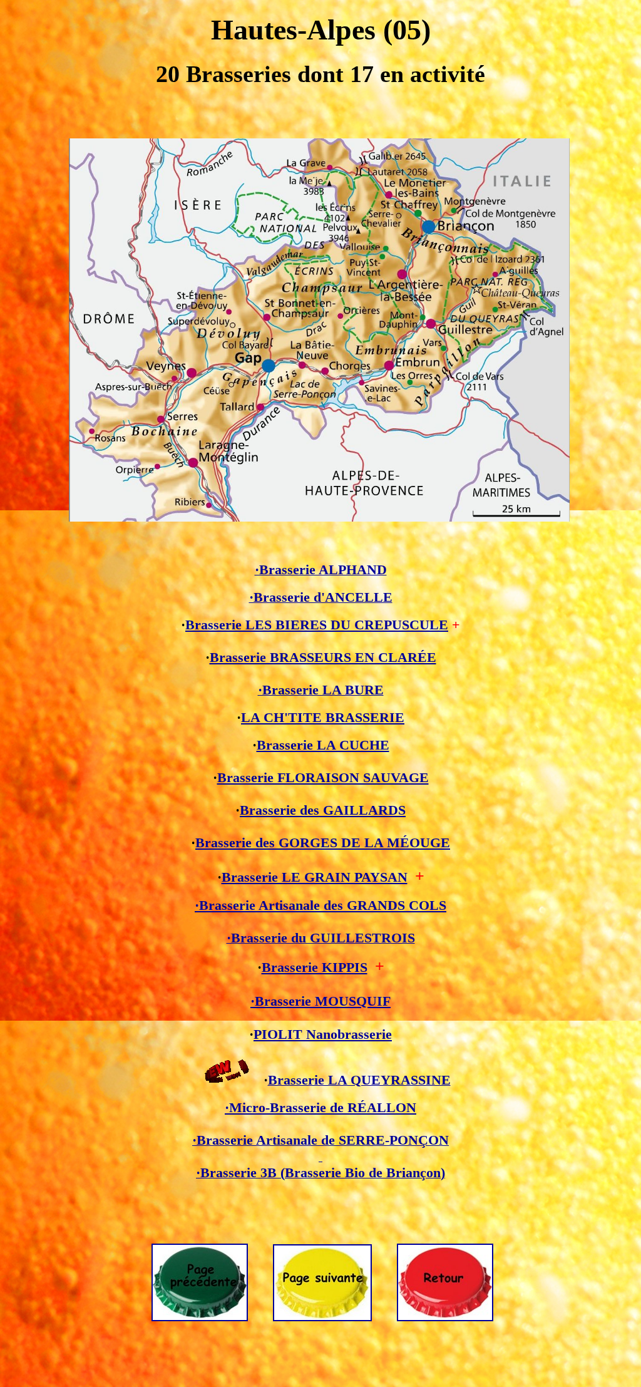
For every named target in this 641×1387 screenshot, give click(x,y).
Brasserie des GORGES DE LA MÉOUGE (322, 842)
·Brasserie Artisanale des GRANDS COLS (320, 905)
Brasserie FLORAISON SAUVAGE (323, 777)
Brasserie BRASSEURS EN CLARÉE (323, 657)
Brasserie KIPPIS (314, 967)
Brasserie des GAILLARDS (323, 810)
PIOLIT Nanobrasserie (323, 1034)
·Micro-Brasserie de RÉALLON (320, 1107)
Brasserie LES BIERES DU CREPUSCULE (316, 624)
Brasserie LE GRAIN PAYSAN (315, 877)
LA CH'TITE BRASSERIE (322, 717)
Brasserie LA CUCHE (323, 745)
